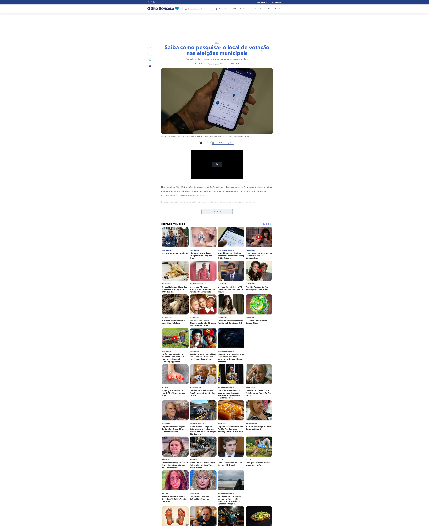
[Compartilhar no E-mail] (149, 65)
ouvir (204, 143)
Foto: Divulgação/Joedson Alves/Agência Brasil (231, 136)
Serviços (228, 9)
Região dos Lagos (246, 9)
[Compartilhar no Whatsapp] (149, 59)
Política (235, 9)
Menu (221, 9)
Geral (256, 9)
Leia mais (217, 212)
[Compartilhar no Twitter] (149, 53)
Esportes (278, 9)
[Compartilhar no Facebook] (149, 47)
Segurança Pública (267, 9)
